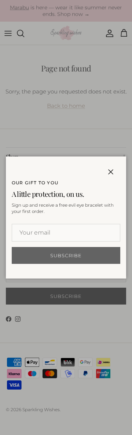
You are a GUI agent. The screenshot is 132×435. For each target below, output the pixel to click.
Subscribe (66, 255)
